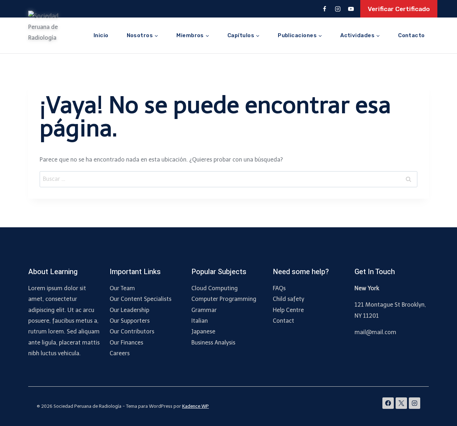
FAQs (279, 288)
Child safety (288, 299)
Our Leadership (129, 310)
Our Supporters (130, 320)
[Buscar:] (228, 178)
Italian (199, 320)
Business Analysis (213, 342)
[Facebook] (324, 9)
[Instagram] (337, 9)
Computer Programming (223, 299)
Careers (120, 353)
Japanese (203, 331)
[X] (401, 403)
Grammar (204, 310)
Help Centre (288, 310)
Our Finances (126, 342)
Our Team (122, 288)
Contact (283, 320)
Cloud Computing (214, 288)
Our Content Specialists (140, 299)
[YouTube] (351, 9)
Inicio (101, 35)
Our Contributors (132, 331)
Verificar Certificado (399, 9)
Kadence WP (195, 406)
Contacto (411, 35)
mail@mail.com (375, 332)
